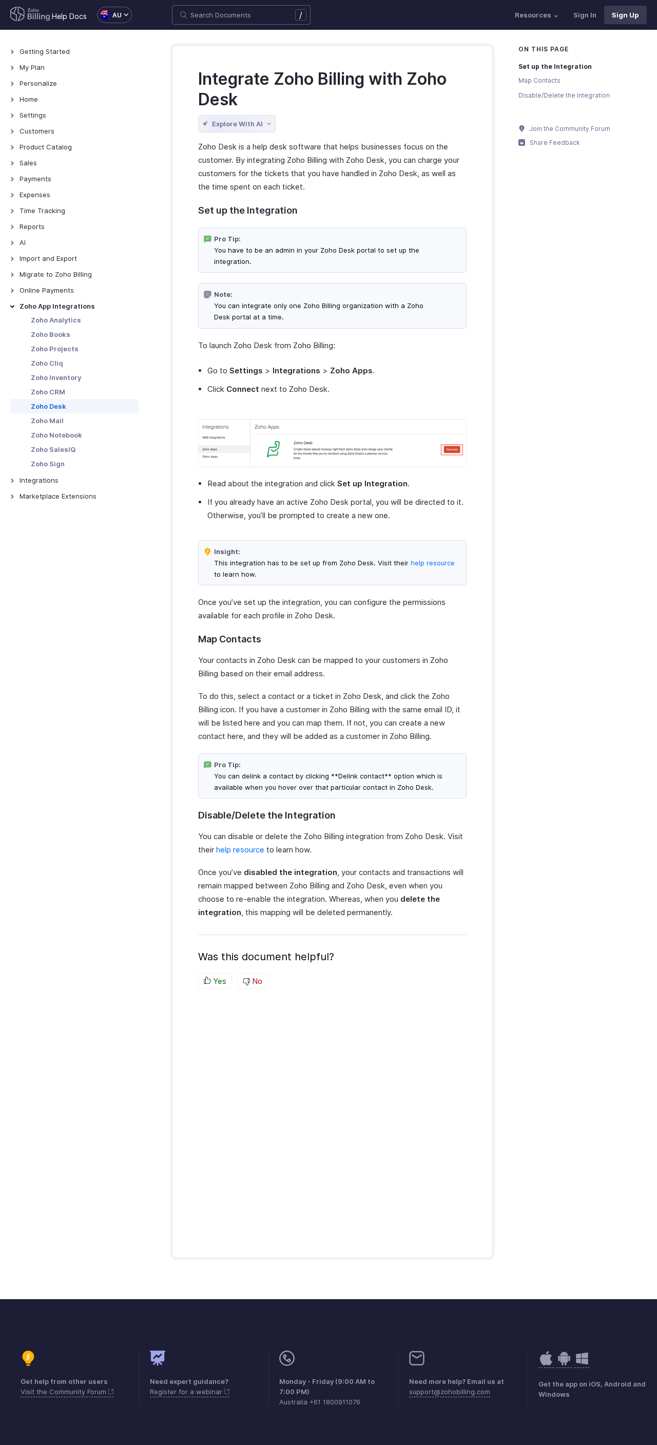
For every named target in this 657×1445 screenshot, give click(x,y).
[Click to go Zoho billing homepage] (30, 15)
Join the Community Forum (569, 128)
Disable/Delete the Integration (564, 95)
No (256, 981)
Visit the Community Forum (64, 1391)
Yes (218, 981)
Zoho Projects (55, 349)
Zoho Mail (47, 420)
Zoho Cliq (47, 363)
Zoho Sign (48, 464)
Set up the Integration (555, 66)
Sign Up (625, 15)
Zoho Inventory (56, 377)
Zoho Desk (48, 406)
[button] (109, 15)
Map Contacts (539, 80)
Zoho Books (50, 334)
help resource (433, 563)
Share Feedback (554, 142)
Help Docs (69, 16)
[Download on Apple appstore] (564, 1363)
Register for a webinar (187, 1391)
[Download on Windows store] (582, 1363)
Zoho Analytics (56, 320)
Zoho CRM (48, 392)
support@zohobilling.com (449, 1391)
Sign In (584, 15)
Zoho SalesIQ (53, 449)
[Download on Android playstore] (546, 1363)
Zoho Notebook (56, 435)
